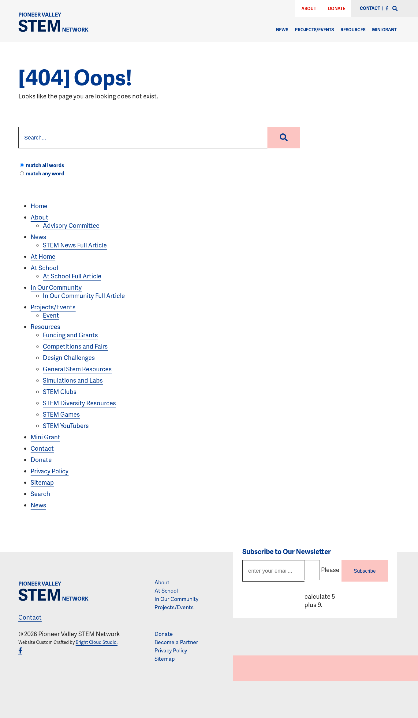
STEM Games (61, 414)
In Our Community (56, 287)
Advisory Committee (71, 225)
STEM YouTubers (66, 425)
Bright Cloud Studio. (97, 642)
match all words (45, 165)
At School (44, 267)
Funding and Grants (70, 334)
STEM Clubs (60, 391)
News (282, 29)
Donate (336, 8)
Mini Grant (384, 29)
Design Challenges (69, 357)
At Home (43, 256)
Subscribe (365, 571)
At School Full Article (72, 276)
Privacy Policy (50, 471)
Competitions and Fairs (75, 346)
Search (40, 493)
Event (51, 315)
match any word (45, 173)
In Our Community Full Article (84, 295)
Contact (42, 448)
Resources (353, 29)
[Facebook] (387, 8)
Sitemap (42, 482)
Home (39, 205)
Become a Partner (176, 642)
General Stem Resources (77, 369)
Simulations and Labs (73, 380)
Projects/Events (314, 29)
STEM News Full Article (75, 245)
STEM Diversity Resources (79, 403)
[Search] (395, 8)
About (308, 8)
